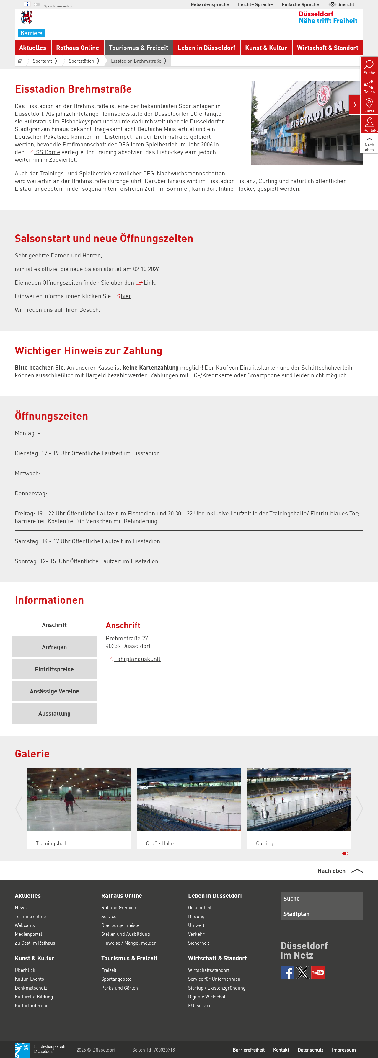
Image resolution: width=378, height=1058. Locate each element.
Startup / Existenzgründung (217, 987)
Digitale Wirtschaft (207, 996)
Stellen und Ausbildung (125, 934)
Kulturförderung (32, 1005)
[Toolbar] (355, 105)
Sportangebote (116, 979)
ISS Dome (47, 152)
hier (126, 296)
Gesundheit (199, 907)
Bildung (196, 916)
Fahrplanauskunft (137, 658)
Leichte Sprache (255, 4)
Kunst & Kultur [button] (266, 47)
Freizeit (108, 970)
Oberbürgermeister (121, 925)
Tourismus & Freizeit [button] (138, 47)
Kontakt (281, 1049)
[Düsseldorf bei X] (303, 972)
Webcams (25, 925)
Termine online (30, 916)
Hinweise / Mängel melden (129, 943)
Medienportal (28, 934)
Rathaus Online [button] (77, 47)
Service (108, 916)
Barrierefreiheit (249, 1049)
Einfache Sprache (300, 4)
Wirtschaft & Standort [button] (327, 47)
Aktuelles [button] (32, 47)
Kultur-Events (29, 979)
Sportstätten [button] (81, 61)
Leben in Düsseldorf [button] (206, 47)
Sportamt (42, 61)
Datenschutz (310, 1049)
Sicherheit (198, 943)
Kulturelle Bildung (34, 996)
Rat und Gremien (118, 907)
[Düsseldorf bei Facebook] (287, 972)
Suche (292, 898)
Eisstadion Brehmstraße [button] (136, 62)
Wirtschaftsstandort (208, 970)
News (21, 907)
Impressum (344, 1049)
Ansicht (346, 4)
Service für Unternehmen (214, 979)
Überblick (25, 970)
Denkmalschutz (31, 987)
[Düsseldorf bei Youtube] (318, 972)
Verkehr (196, 934)
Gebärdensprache (210, 4)
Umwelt (196, 925)
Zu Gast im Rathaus (35, 943)
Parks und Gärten (119, 987)
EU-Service (199, 1005)
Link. (150, 282)
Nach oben (331, 870)
